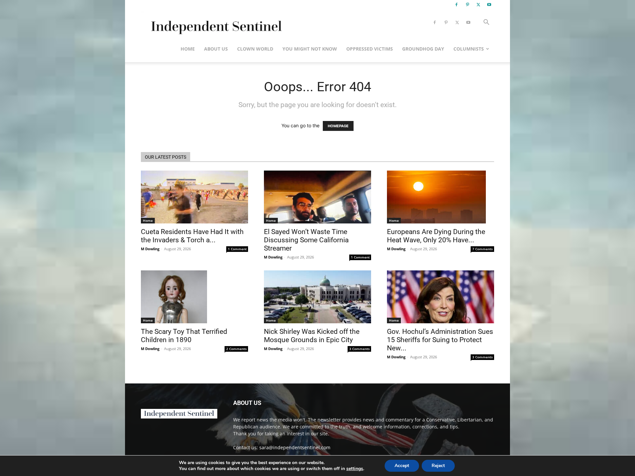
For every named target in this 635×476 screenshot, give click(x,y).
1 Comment (237, 249)
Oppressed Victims (369, 49)
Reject (438, 465)
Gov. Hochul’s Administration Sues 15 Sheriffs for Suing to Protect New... (440, 340)
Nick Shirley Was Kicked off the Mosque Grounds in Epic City (312, 336)
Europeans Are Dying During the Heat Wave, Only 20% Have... (436, 236)
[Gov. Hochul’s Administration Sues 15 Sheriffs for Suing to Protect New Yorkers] (440, 296)
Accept (402, 465)
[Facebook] (456, 4)
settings (354, 469)
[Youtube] (489, 4)
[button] (486, 23)
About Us (216, 49)
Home (188, 49)
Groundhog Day (423, 49)
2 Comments (236, 348)
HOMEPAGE (338, 126)
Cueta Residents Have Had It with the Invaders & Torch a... (192, 236)
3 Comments (359, 348)
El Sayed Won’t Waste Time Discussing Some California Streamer (306, 240)
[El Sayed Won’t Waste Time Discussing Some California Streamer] (317, 197)
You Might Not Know (309, 49)
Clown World (255, 49)
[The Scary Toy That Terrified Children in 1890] (194, 296)
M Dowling (150, 248)
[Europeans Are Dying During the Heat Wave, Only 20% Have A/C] (440, 197)
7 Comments (482, 249)
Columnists (468, 49)
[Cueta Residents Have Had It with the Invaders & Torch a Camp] (194, 197)
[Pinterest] (467, 4)
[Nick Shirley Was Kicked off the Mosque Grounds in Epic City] (317, 296)
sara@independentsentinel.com (294, 447)
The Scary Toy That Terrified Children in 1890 (184, 336)
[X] (478, 4)
